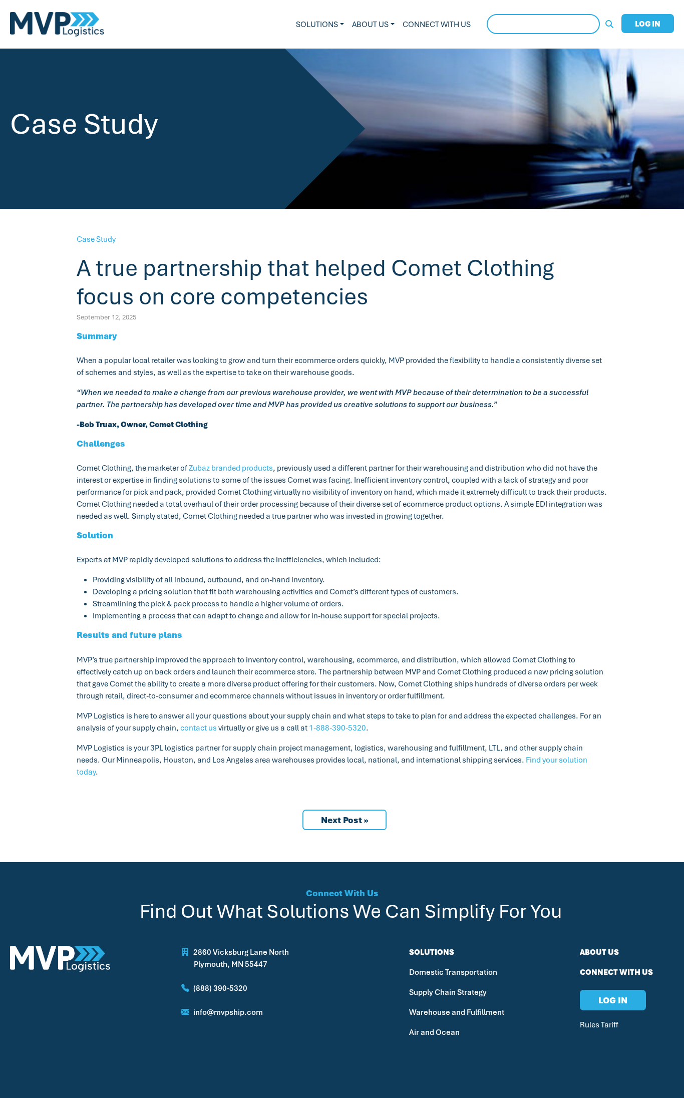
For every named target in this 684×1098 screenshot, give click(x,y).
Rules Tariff (599, 1024)
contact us (198, 727)
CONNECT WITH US (616, 972)
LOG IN (647, 24)
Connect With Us (437, 24)
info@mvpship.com (228, 1012)
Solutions (317, 24)
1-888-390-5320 (337, 727)
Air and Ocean (434, 1032)
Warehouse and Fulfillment (456, 1012)
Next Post (341, 820)
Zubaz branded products (231, 468)
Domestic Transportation (453, 972)
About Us (370, 24)
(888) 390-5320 (220, 988)
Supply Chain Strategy (448, 992)
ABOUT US (599, 952)
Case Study (96, 239)
